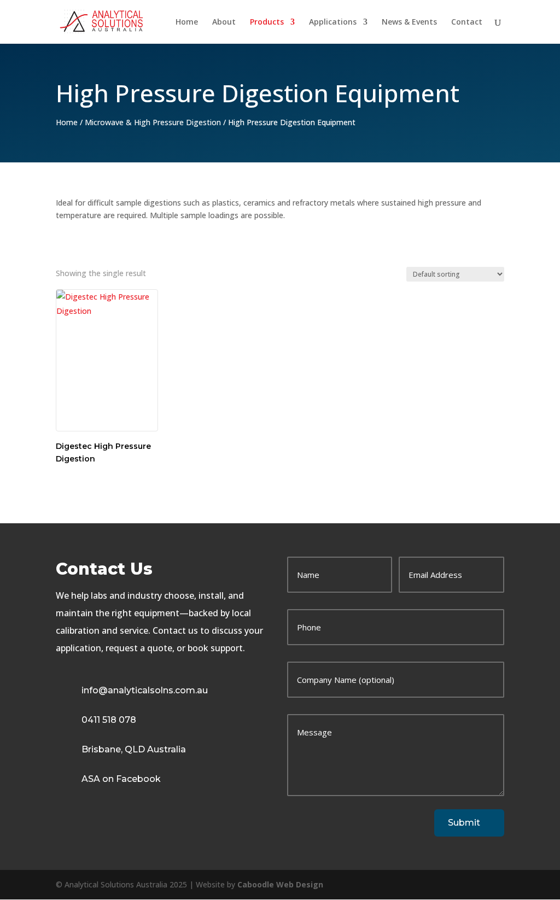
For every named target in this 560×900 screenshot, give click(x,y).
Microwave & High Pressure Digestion (153, 122)
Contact (466, 22)
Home (187, 22)
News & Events (409, 22)
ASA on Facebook (121, 779)
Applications (333, 22)
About (224, 22)
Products (267, 22)
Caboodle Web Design (280, 884)
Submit (464, 822)
